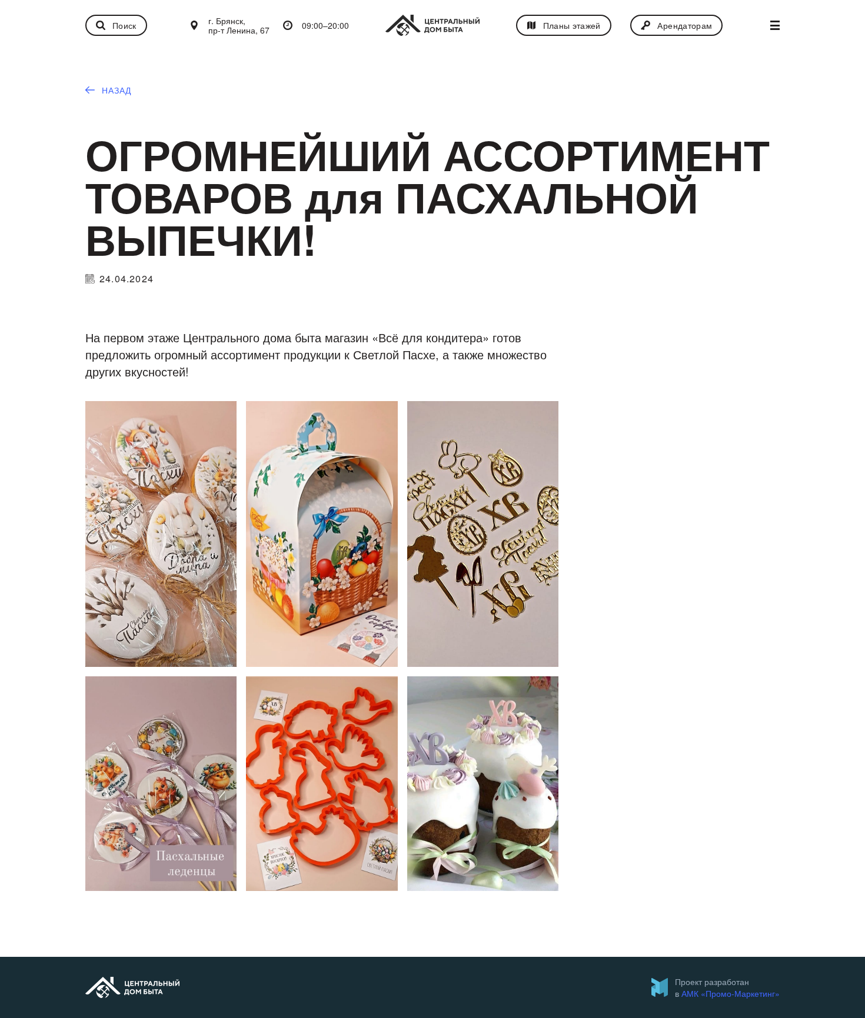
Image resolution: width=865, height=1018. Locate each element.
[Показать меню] (775, 25)
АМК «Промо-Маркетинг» (730, 993)
